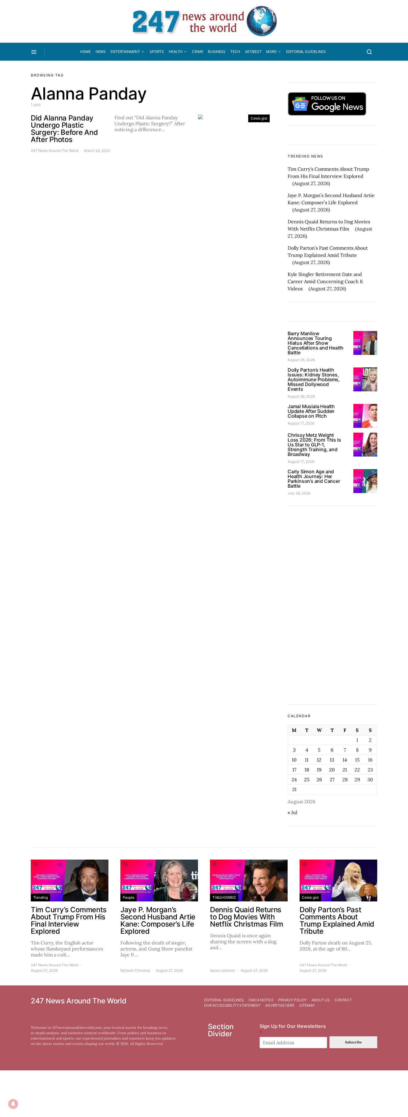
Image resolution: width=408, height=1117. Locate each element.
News (101, 51)
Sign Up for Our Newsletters (293, 1029)
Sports (157, 51)
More (271, 51)
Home (85, 51)
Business (217, 51)
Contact (343, 1000)
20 (332, 770)
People (128, 897)
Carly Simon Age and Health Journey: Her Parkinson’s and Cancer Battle (314, 479)
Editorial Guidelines (306, 51)
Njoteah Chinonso (135, 970)
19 (319, 770)
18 (307, 770)
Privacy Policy (292, 1000)
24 (294, 779)
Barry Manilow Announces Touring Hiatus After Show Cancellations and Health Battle (315, 342)
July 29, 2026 (299, 493)
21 (345, 770)
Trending (40, 897)
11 (307, 760)
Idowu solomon (222, 970)
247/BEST (253, 51)
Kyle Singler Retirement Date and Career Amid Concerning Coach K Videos (325, 281)
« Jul (292, 812)
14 (345, 760)
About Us (321, 1000)
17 (294, 770)
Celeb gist (259, 118)
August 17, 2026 (301, 423)
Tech (235, 51)
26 (319, 779)
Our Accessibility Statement (232, 1005)
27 (332, 779)
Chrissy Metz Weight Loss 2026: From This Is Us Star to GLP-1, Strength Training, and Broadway (314, 444)
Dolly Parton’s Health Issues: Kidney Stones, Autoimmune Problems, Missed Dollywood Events (314, 379)
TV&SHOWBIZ (224, 897)
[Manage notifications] (13, 1104)
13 (332, 760)
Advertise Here (280, 1005)
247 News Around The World (54, 150)
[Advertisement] (332, 605)
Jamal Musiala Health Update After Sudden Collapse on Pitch (311, 411)
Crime (197, 51)
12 (319, 760)
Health (175, 51)
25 (306, 779)
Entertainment (125, 51)
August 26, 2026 (301, 360)
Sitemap (307, 1005)
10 (294, 760)
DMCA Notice (261, 1000)
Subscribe (353, 1042)
